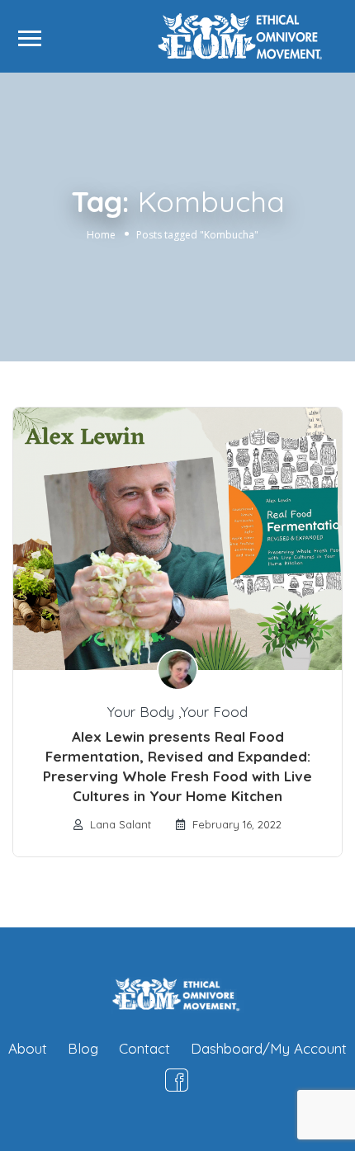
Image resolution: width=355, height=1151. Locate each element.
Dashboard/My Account (269, 1048)
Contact (144, 1048)
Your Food (214, 711)
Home (101, 235)
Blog (83, 1048)
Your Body (140, 711)
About (27, 1048)
